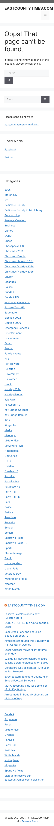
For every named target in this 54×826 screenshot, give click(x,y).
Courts (8, 286)
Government (11, 374)
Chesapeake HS (14, 246)
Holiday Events (13, 394)
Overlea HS (11, 471)
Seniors (9, 532)
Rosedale (10, 517)
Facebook (10, 149)
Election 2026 (12, 322)
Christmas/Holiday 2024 (19, 266)
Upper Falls (11, 568)
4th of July (10, 194)
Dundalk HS (11, 297)
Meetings (10, 435)
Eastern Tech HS (14, 307)
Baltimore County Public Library (23, 210)
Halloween (10, 379)
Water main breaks (15, 578)
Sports (8, 548)
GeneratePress (30, 821)
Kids (7, 420)
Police (8, 507)
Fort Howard (12, 363)
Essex (8, 343)
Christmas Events (15, 256)
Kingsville (10, 425)
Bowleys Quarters (15, 220)
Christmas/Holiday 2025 (19, 271)
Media (8, 430)
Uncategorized (13, 563)
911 (6, 199)
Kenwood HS (12, 404)
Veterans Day (12, 573)
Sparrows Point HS (15, 542)
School (8, 527)
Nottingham (11, 450)
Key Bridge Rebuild (15, 414)
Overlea (9, 466)
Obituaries (10, 455)
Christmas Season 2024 (18, 261)
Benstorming (12, 215)
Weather (9, 583)
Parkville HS (11, 481)
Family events (12, 353)
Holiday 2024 (12, 389)
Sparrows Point (13, 537)
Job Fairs (10, 399)
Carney (8, 230)
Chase (8, 240)
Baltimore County (14, 205)
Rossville (9, 522)
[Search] (8, 80)
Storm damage (13, 553)
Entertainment (13, 333)
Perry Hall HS (12, 496)
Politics (8, 512)
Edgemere (10, 312)
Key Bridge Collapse (16, 409)
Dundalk (9, 292)
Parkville (9, 476)
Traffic (8, 558)
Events (8, 348)
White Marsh (12, 589)
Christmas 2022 (14, 251)
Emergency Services (16, 327)
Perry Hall (10, 491)
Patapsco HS (12, 486)
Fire (6, 358)
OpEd (7, 461)
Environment (12, 338)
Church (8, 276)
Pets (7, 501)
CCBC (8, 235)
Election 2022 (12, 317)
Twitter (8, 157)
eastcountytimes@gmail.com (21, 124)
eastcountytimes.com (17, 302)
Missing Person (13, 445)
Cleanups (10, 281)
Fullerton (9, 368)
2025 (7, 189)
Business (9, 225)
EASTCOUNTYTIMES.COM (28, 8)
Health (8, 384)
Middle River (12, 440)
